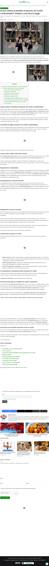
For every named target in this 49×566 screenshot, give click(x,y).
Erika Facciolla (3, 19)
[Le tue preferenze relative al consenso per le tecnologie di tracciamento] (47, 564)
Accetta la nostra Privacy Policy (10, 399)
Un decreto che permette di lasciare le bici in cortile (15, 101)
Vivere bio (5, 5)
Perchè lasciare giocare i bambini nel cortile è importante (16, 99)
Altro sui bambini (7, 103)
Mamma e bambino (11, 5)
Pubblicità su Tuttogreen (37, 558)
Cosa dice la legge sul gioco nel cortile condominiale (13, 88)
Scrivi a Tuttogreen (28, 558)
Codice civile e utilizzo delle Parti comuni (13, 89)
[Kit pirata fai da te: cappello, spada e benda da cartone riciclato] (7, 446)
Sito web (27, 483)
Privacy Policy (10, 558)
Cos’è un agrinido (6, 350)
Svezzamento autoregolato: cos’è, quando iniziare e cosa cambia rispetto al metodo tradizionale (24, 453)
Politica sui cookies (17, 558)
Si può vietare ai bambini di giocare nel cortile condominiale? (15, 86)
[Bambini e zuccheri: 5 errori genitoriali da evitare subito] (41, 446)
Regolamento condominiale (10, 91)
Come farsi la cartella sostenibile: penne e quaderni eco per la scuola (18, 352)
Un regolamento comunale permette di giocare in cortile (16, 98)
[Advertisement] (13, 72)
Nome (1, 478)
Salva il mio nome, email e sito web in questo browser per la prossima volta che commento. (18, 488)
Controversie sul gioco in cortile (11, 96)
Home (2, 5)
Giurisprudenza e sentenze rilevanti (11, 93)
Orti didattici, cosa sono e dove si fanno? (12, 348)
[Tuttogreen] (24, 2)
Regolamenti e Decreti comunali (11, 94)
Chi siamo (23, 558)
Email (3, 394)
